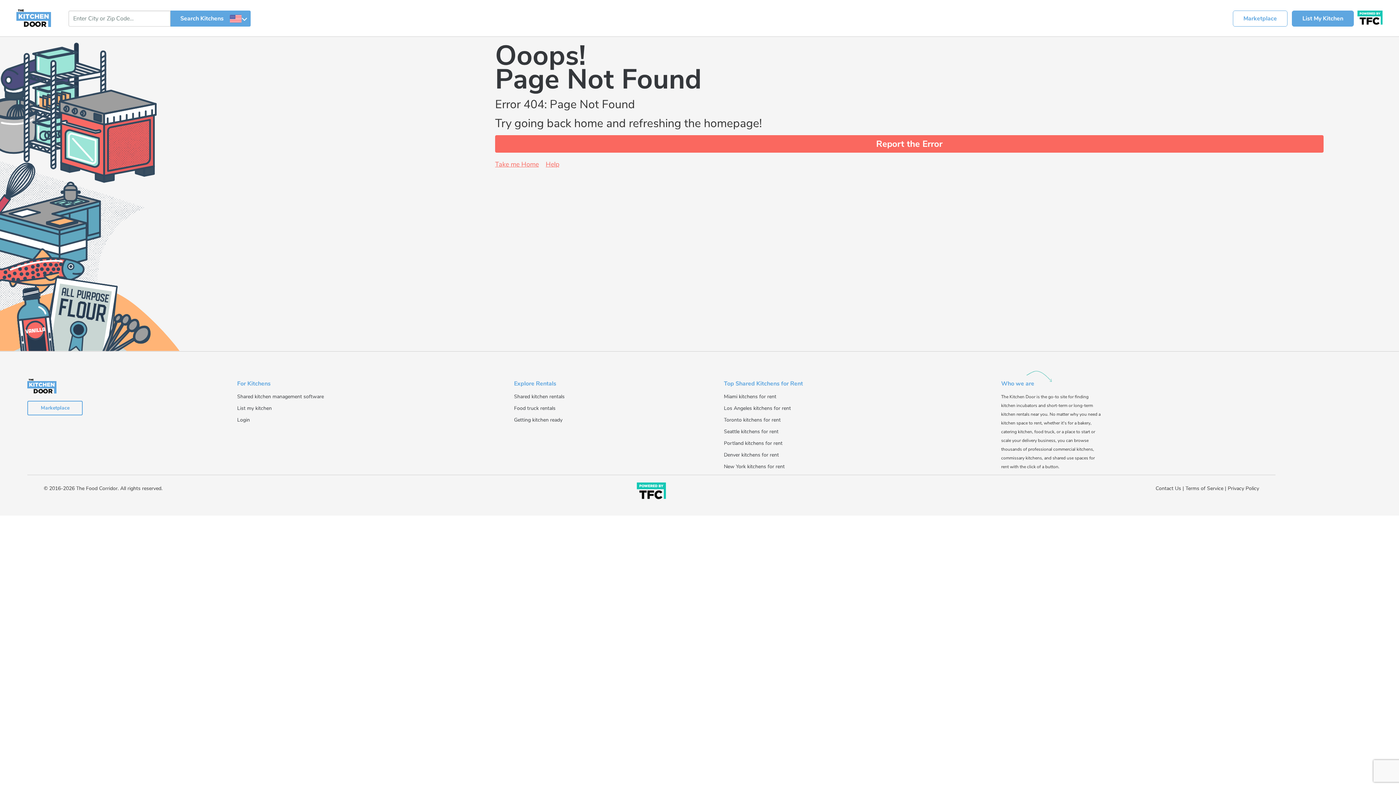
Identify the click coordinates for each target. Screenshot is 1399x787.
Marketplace (1260, 19)
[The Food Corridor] (651, 492)
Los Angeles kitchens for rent (757, 408)
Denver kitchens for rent (751, 454)
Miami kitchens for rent (750, 396)
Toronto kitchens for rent (752, 419)
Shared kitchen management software (280, 396)
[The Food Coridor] (1370, 17)
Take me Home (517, 164)
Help (552, 164)
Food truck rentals (535, 408)
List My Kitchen (1322, 19)
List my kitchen (254, 408)
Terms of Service (1204, 488)
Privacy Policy (1243, 488)
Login (243, 419)
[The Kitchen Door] (33, 18)
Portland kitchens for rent (753, 443)
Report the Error (909, 144)
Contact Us (1168, 488)
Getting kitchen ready (538, 419)
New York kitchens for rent (754, 466)
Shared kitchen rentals (539, 396)
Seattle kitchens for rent (751, 431)
